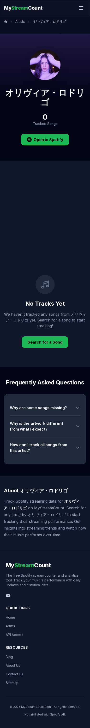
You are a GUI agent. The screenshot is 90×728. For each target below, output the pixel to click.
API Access (14, 635)
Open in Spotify (48, 139)
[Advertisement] (45, 227)
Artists (20, 21)
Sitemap (12, 683)
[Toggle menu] (81, 8)
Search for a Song (45, 342)
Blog (9, 657)
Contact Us (14, 674)
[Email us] (8, 595)
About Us (13, 665)
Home (10, 617)
